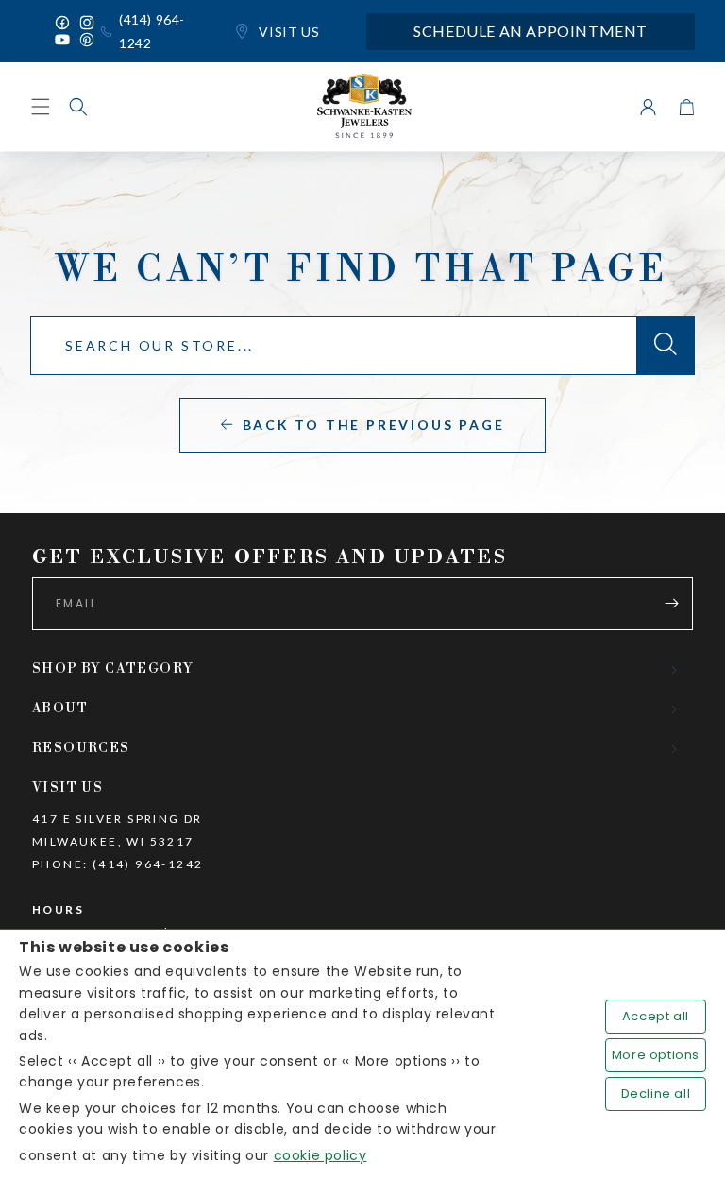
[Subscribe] (671, 603)
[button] (78, 106)
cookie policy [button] (320, 1155)
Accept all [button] (655, 1016)
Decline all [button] (656, 1094)
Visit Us (287, 32)
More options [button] (656, 1055)
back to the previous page (374, 425)
